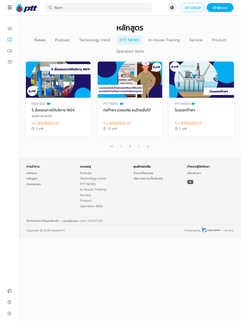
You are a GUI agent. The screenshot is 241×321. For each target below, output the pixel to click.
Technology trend (94, 40)
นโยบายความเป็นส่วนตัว (148, 178)
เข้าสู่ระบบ (220, 7)
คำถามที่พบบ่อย (143, 173)
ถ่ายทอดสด (33, 184)
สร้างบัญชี (193, 7)
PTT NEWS (129, 40)
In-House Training (164, 40)
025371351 (95, 221)
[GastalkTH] (28, 7)
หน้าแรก (31, 173)
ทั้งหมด (40, 40)
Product (219, 40)
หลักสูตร (31, 178)
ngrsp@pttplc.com (73, 221)
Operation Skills (130, 51)
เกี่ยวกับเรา (194, 173)
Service (195, 40)
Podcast (62, 40)
